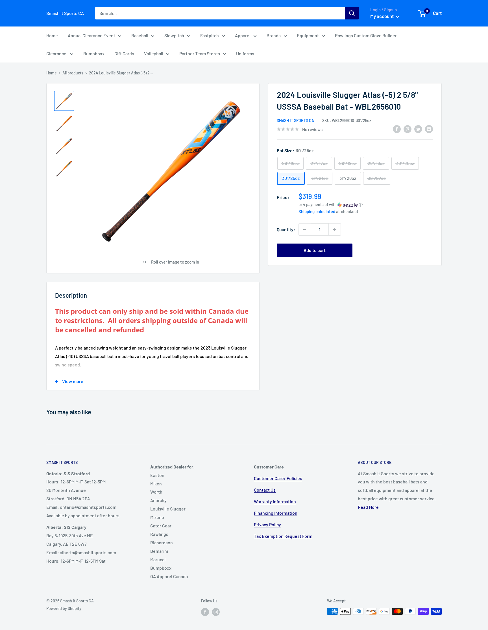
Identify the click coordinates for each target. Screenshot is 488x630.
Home (52, 35)
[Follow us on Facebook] (205, 612)
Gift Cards (124, 53)
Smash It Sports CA (295, 120)
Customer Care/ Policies (278, 478)
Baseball (139, 35)
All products (72, 72)
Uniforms (245, 53)
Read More (368, 507)
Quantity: (286, 229)
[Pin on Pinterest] (407, 128)
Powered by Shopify (63, 608)
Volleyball (153, 53)
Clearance (56, 53)
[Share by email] (429, 128)
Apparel (242, 35)
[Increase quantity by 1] (335, 229)
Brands (274, 35)
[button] (366, 204)
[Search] (352, 13)
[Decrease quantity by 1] (305, 229)
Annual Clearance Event (91, 35)
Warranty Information (275, 501)
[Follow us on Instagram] (216, 612)
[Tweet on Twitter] (418, 128)
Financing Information (275, 513)
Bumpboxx (93, 53)
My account (382, 16)
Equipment (308, 35)
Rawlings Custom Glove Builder (366, 35)
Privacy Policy (267, 524)
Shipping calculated (317, 211)
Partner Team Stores (199, 53)
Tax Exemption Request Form (283, 536)
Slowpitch (174, 35)
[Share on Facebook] (397, 128)
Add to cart (315, 250)
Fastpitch (209, 35)
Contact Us (265, 489)
